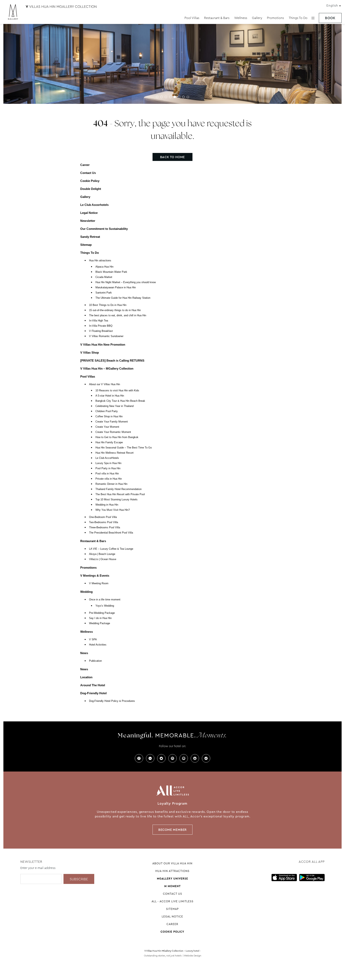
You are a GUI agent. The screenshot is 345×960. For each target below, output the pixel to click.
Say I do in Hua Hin (100, 618)
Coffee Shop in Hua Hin (109, 416)
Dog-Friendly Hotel (93, 693)
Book (330, 18)
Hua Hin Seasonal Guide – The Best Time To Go (123, 447)
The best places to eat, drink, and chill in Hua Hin (117, 315)
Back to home (172, 157)
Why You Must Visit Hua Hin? (112, 510)
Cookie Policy (89, 180)
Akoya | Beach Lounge (102, 554)
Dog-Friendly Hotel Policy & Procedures (112, 701)
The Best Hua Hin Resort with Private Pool (120, 494)
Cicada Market (103, 277)
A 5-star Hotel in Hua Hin (109, 395)
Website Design (192, 955)
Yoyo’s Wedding (104, 605)
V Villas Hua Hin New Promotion (102, 344)
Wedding (86, 591)
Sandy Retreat (90, 236)
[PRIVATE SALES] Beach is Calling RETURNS (112, 360)
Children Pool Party (106, 411)
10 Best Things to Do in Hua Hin (107, 305)
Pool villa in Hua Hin (107, 473)
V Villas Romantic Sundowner (106, 336)
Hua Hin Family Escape (109, 442)
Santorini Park (103, 292)
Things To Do (298, 18)
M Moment (172, 886)
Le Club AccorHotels (107, 458)
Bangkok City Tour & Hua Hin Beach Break (120, 401)
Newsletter (87, 220)
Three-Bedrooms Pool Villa (104, 527)
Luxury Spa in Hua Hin (108, 463)
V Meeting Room (98, 583)
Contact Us (88, 173)
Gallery (257, 18)
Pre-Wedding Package (102, 613)
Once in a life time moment (104, 599)
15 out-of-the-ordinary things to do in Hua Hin (115, 310)
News (84, 653)
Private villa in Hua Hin (108, 478)
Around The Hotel (92, 685)
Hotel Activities (97, 644)
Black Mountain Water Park (111, 272)
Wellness (240, 18)
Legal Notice (89, 212)
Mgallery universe (172, 879)
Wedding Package (99, 623)
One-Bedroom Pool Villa (103, 517)
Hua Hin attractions (100, 260)
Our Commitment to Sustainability (104, 228)
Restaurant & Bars (216, 18)
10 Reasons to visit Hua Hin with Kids (117, 390)
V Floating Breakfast (101, 331)
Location (86, 677)
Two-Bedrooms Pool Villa (103, 522)
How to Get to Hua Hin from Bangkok (116, 437)
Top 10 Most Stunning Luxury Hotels (116, 499)
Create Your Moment (107, 426)
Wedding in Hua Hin (106, 504)
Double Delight (90, 188)
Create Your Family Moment (111, 421)
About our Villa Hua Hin (172, 863)
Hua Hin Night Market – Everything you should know (125, 282)
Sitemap (86, 244)
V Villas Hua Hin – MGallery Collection (106, 368)
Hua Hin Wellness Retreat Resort (114, 452)
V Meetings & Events (94, 575)
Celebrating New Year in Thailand (114, 406)
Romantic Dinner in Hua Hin (111, 484)
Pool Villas (191, 18)
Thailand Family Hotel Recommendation (118, 489)
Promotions (275, 18)
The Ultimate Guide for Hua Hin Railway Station (122, 298)
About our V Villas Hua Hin (104, 384)
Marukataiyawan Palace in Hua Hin (115, 287)
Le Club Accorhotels (94, 204)
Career (85, 165)
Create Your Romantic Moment (113, 432)
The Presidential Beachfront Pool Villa (111, 532)
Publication (95, 661)
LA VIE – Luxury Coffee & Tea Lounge (111, 548)
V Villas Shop (89, 352)
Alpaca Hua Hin (104, 266)
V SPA (93, 639)
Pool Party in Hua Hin (107, 468)
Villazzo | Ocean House (102, 559)
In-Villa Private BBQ (100, 325)
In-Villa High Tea (98, 320)
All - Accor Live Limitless (172, 901)
